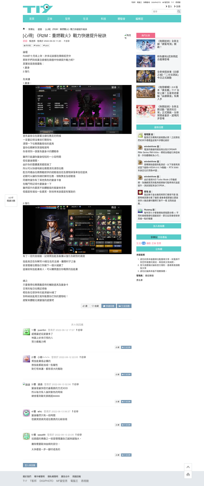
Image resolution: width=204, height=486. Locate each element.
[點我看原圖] (77, 109)
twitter (37, 45)
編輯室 (139, 18)
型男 (67, 18)
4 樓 (34, 411)
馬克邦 (32, 40)
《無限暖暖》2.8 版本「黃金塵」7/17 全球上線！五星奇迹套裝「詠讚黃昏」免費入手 (168, 93)
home (188, 474)
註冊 (178, 6)
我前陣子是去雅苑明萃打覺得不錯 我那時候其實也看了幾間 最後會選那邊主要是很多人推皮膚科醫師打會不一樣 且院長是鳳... (158, 199)
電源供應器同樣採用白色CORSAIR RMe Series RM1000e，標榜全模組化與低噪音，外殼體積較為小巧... (159, 152)
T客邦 (133, 2)
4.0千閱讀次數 (11, 199)
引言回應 (125, 305)
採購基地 (146, 2)
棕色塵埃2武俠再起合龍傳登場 (167, 58)
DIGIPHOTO (156, 2)
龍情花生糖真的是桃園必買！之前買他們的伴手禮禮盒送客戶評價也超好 (159, 139)
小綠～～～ (44, 357)
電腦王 (139, 2)
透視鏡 (177, 2)
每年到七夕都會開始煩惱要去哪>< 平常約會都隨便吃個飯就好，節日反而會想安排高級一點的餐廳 (159, 215)
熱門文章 (146, 35)
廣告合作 (65, 476)
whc (40, 411)
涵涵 (40, 384)
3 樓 (34, 384)
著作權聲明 (39, 476)
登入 (169, 6)
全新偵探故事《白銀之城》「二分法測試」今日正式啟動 (168, 74)
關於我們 (27, 476)
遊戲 (40, 29)
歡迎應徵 (149, 275)
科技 (103, 18)
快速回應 (109, 305)
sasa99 (41, 434)
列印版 (28, 45)
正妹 (49, 18)
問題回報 (76, 476)
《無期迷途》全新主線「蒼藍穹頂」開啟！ (168, 44)
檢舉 (67, 40)
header (188, 467)
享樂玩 (31, 29)
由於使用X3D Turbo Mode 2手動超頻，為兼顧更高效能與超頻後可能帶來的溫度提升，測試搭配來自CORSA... (159, 182)
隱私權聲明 (53, 476)
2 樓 (34, 357)
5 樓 (34, 434)
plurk (47, 45)
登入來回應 (30, 465)
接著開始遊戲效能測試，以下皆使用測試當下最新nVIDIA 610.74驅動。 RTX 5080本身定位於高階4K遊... (159, 167)
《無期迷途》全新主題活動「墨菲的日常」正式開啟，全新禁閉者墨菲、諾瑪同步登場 (168, 112)
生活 (85, 18)
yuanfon (42, 330)
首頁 (31, 18)
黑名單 (139, 279)
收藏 (96, 305)
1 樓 (34, 330)
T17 (38, 8)
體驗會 (121, 18)
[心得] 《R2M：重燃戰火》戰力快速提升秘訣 (66, 29)
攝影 (149, 243)
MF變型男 (166, 2)
